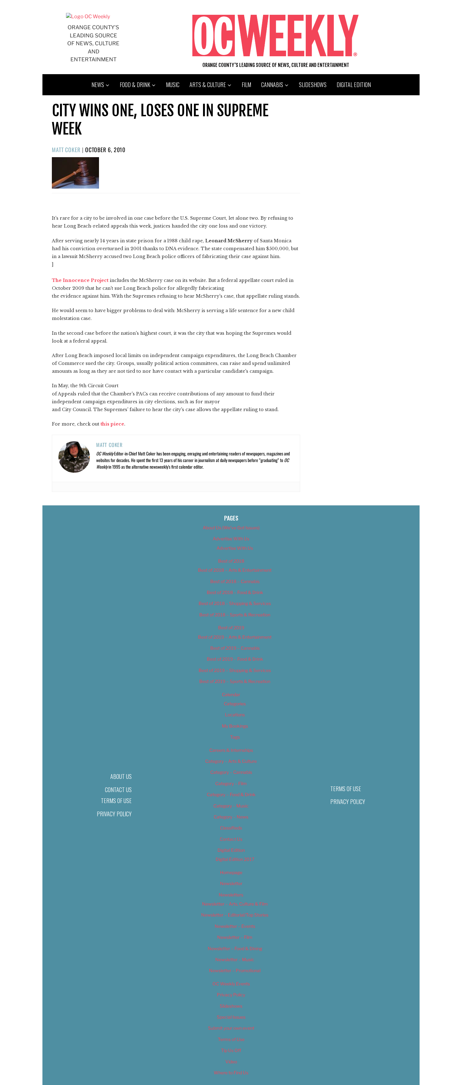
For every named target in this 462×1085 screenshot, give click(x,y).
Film (246, 84)
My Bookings (235, 726)
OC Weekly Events (231, 983)
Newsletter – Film (234, 937)
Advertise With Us (231, 538)
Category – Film (231, 783)
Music (172, 84)
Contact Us (118, 789)
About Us (121, 776)
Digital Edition (354, 84)
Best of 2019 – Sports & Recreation (234, 681)
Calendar (231, 694)
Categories (235, 703)
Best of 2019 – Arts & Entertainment (235, 637)
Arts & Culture (208, 84)
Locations (235, 714)
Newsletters (231, 894)
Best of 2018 (231, 561)
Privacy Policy (114, 814)
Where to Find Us (231, 1072)
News (97, 84)
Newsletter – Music (234, 959)
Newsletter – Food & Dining (235, 948)
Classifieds (231, 827)
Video (231, 1061)
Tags (235, 737)
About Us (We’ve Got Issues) (231, 527)
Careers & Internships (231, 750)
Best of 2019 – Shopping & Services (235, 670)
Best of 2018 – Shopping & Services (235, 603)
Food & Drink (135, 84)
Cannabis (272, 84)
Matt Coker (66, 150)
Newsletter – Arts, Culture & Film (235, 903)
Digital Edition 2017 (235, 859)
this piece (112, 424)
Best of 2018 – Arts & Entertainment (235, 570)
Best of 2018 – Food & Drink (235, 592)
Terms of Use (116, 800)
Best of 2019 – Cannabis (235, 648)
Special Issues (231, 1017)
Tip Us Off (231, 1050)
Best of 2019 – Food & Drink (235, 659)
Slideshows (313, 84)
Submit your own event (231, 1028)
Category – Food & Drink (231, 794)
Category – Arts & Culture (231, 761)
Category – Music (231, 805)
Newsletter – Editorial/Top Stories (234, 914)
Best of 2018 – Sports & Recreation (234, 614)
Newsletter (231, 883)
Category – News (231, 816)
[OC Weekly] (88, 16)
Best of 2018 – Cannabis (235, 581)
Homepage (231, 872)
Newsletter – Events (235, 926)
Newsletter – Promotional (235, 970)
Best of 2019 (231, 627)
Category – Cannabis (231, 772)
